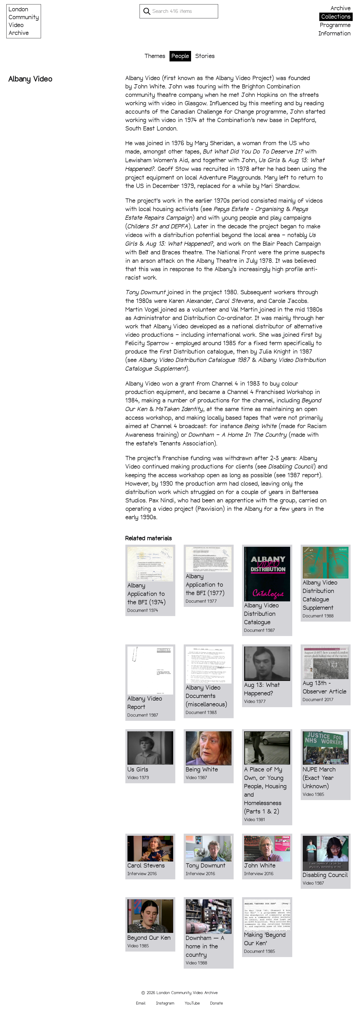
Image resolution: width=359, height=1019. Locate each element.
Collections (336, 16)
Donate (216, 1003)
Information (335, 33)
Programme (335, 25)
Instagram (165, 1003)
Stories (205, 56)
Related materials (148, 538)
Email (141, 1003)
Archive (341, 8)
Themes (155, 56)
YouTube (192, 1003)
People (180, 56)
